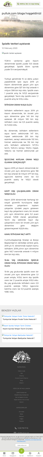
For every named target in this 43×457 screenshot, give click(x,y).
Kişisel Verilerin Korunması (21, 399)
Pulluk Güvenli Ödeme (21, 378)
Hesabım (38, 456)
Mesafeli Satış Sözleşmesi (21, 395)
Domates (21, 411)
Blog (21, 380)
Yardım (21, 402)
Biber (21, 414)
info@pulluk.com (23, 433)
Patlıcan (21, 416)
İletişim (21, 383)
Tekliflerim (30, 456)
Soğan (21, 419)
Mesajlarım (13, 456)
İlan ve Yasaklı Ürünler (21, 397)
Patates (21, 421)
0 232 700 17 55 (22, 428)
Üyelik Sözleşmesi (21, 392)
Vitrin (4, 456)
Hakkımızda (21, 371)
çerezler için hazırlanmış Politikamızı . (29, 440)
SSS (21, 373)
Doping (21, 375)
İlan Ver (21, 456)
